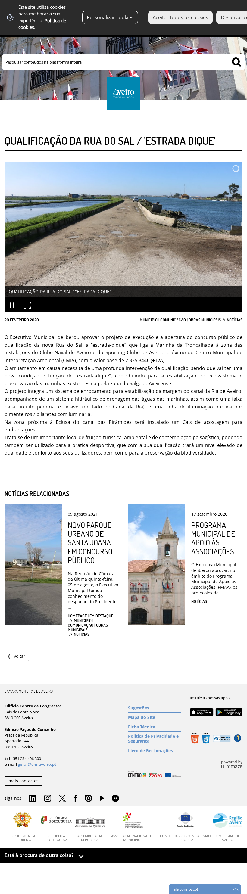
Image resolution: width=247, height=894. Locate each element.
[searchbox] (123, 62)
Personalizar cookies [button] (110, 17)
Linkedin (32, 798)
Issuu (88, 798)
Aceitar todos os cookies (180, 17)
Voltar (19, 656)
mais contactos (23, 781)
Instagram (47, 798)
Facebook (75, 798)
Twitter (62, 798)
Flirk (115, 798)
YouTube (102, 800)
